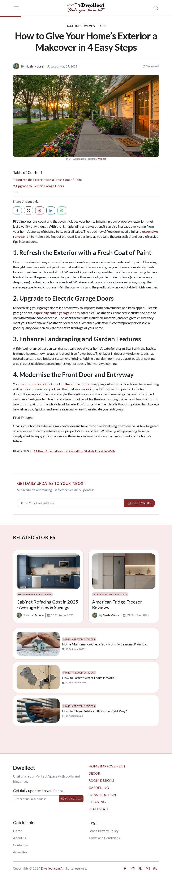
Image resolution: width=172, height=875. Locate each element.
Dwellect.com (50, 868)
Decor (94, 773)
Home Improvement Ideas (86, 25)
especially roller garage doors (56, 313)
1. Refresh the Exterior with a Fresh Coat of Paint (47, 180)
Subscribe (73, 798)
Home (17, 831)
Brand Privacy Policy (104, 831)
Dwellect (100, 158)
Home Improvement (107, 766)
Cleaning (97, 802)
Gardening (99, 787)
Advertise (20, 852)
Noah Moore (34, 66)
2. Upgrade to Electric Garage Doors (38, 186)
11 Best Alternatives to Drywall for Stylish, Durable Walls (74, 451)
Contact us (21, 845)
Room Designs (101, 780)
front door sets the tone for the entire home (54, 384)
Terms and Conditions (104, 838)
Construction (102, 795)
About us (19, 838)
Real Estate (99, 809)
